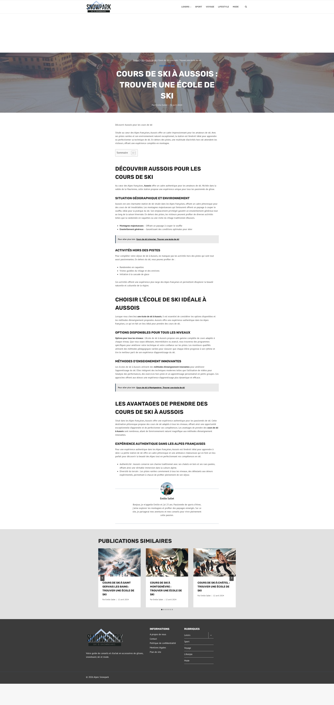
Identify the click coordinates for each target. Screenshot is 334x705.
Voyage (210, 6)
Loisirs (187, 635)
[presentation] (119, 562)
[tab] (161, 609)
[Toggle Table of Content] (132, 153)
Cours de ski (167, 65)
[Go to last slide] (102, 578)
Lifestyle (223, 6)
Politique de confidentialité (163, 643)
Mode (236, 6)
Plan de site (155, 652)
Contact (153, 638)
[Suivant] (231, 578)
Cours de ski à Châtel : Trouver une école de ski (214, 586)
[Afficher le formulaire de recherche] (246, 7)
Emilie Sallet (161, 105)
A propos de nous (158, 634)
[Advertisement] (167, 33)
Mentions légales (158, 647)
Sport (198, 6)
